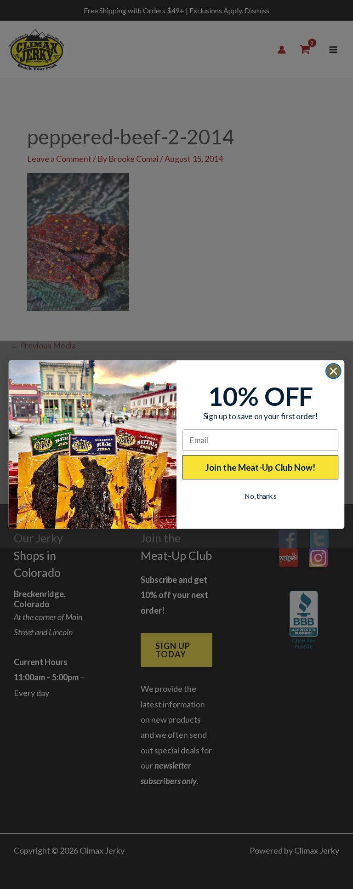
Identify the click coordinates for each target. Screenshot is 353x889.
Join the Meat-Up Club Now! (260, 467)
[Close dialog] (333, 371)
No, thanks (260, 496)
